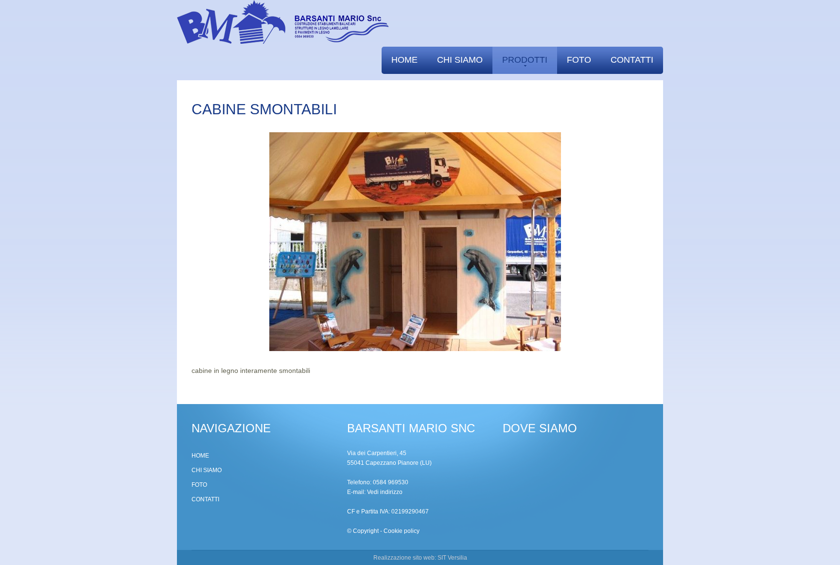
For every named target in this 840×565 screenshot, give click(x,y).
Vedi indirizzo (384, 492)
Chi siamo (460, 60)
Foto (579, 60)
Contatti (632, 60)
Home (404, 60)
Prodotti (524, 60)
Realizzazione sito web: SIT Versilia (420, 557)
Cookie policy (402, 531)
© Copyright (363, 531)
